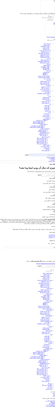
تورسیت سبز (46, 115)
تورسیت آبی (46, 113)
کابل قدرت (46, 109)
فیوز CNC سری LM (41, 140)
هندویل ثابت (46, 72)
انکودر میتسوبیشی (45, 66)
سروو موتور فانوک (45, 59)
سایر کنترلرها (46, 49)
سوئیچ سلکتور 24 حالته (38, 123)
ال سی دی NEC (45, 88)
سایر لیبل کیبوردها (45, 84)
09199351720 (52, 236)
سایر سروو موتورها (44, 62)
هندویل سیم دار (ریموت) (43, 76)
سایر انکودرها (46, 69)
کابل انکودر (46, 105)
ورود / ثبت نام (49, 389)
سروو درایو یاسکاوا (44, 55)
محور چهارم (46, 147)
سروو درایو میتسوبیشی (43, 53)
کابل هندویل (46, 108)
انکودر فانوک (46, 65)
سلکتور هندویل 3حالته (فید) (37, 125)
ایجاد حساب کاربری (50, 400)
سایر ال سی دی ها (45, 89)
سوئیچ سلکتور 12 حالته (38, 121)
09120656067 (52, 235)
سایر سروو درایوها (45, 57)
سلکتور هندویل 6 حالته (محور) (37, 127)
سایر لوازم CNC (45, 150)
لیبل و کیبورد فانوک (44, 81)
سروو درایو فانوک (45, 51)
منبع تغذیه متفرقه (42, 131)
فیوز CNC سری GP (41, 139)
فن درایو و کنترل (45, 101)
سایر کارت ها (43, 135)
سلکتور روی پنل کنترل (41, 120)
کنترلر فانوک (46, 45)
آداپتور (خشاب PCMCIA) (43, 93)
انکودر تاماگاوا (46, 68)
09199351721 (52, 237)
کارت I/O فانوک (42, 134)
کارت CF (47, 92)
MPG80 (44, 73)
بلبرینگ (47, 149)
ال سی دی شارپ (45, 86)
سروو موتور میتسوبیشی (43, 61)
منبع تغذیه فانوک (42, 130)
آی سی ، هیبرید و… (44, 146)
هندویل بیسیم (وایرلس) (43, 77)
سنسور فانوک (46, 97)
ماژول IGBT (46, 145)
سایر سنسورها (45, 98)
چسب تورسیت (45, 116)
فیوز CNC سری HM (41, 142)
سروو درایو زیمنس (44, 54)
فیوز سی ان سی (45, 136)
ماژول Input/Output (44, 132)
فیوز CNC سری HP (41, 143)
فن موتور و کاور (45, 102)
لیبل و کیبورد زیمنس (44, 82)
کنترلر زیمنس (46, 47)
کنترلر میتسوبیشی (45, 46)
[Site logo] (48, 12)
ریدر (48, 94)
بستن (53, 393)
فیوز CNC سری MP (41, 138)
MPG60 (44, 74)
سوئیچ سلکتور (46, 119)
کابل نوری (47, 107)
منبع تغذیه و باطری (44, 128)
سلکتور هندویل (42, 124)
